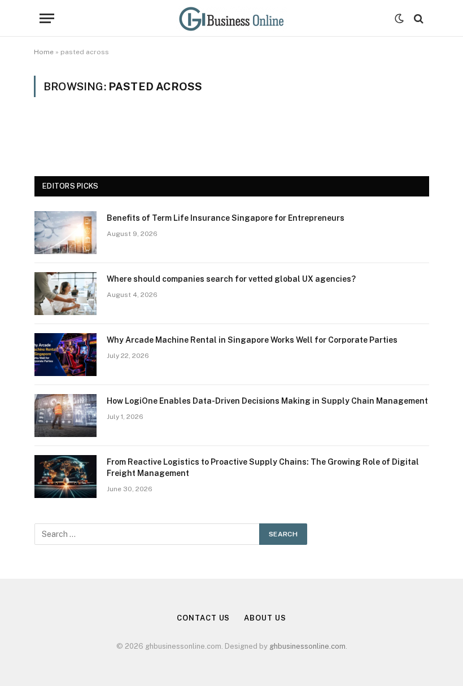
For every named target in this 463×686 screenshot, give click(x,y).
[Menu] (47, 18)
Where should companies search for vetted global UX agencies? (231, 278)
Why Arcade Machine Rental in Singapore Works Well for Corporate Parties (252, 339)
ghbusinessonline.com (307, 646)
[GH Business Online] (231, 18)
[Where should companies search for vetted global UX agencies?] (65, 293)
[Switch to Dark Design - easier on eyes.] (399, 19)
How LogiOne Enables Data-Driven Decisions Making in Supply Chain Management (267, 400)
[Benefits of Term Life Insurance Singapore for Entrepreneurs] (65, 232)
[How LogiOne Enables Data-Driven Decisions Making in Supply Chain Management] (65, 415)
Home (44, 52)
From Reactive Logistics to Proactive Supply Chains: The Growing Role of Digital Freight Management (263, 467)
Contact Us (203, 618)
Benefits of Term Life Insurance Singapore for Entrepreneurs (225, 217)
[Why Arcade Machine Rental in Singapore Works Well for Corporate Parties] (65, 354)
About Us (265, 618)
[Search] (417, 18)
